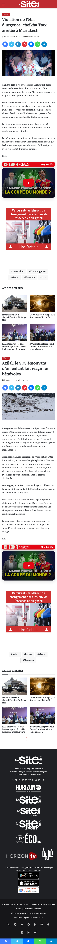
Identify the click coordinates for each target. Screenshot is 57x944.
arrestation (18, 271)
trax (44, 277)
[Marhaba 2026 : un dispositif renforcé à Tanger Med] (14, 303)
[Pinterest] (24, 44)
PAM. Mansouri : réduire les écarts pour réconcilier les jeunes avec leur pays (14, 346)
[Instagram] (36, 779)
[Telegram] (44, 44)
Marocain (30, 277)
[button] (28, 183)
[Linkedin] (18, 44)
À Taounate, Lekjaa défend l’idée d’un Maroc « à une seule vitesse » (42, 346)
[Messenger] (31, 44)
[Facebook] (5, 44)
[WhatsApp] (37, 44)
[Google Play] (40, 779)
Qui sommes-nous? (38, 913)
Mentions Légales (21, 917)
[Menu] (3, 5)
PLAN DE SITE (37, 917)
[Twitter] (11, 44)
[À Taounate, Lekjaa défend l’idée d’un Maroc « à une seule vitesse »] (42, 332)
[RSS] (13, 779)
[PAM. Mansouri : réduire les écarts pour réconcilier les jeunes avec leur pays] (14, 332)
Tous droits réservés (32, 909)
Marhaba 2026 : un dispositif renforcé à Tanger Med (14, 317)
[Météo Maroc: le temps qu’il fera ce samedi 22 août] (42, 303)
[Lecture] (28, 183)
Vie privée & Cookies (19, 913)
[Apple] (33, 779)
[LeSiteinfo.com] (28, 4)
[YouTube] (30, 779)
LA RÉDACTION (10, 37)
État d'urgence (38, 271)
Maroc (5, 15)
